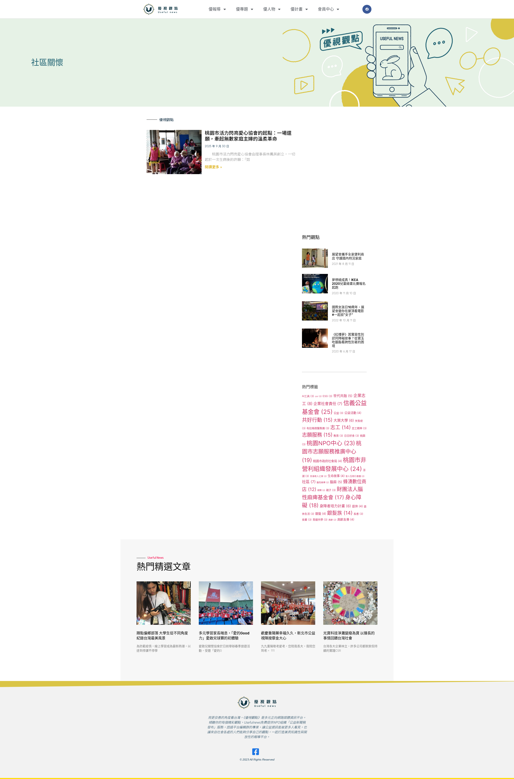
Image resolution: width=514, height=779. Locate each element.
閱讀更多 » (213, 166)
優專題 (242, 9)
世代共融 (342, 396)
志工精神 (359, 428)
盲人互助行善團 (355, 476)
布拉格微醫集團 (318, 428)
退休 (357, 506)
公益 (338, 413)
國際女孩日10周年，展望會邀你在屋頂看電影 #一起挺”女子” (348, 311)
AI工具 (308, 396)
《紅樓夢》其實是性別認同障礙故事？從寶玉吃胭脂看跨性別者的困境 (348, 340)
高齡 (332, 520)
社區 (309, 482)
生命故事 (336, 476)
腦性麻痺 (323, 482)
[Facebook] (366, 9)
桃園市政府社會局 (327, 461)
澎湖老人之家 (318, 476)
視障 (321, 490)
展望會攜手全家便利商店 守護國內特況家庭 (348, 256)
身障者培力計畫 (335, 506)
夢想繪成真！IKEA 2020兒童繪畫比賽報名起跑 (349, 283)
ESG (327, 396)
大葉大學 (343, 420)
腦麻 (336, 482)
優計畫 (297, 9)
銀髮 (320, 514)
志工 (340, 427)
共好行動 (317, 420)
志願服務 (317, 435)
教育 (338, 435)
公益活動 (352, 413)
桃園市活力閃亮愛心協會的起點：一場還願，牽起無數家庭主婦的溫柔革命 (248, 135)
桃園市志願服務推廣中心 (331, 452)
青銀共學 (320, 519)
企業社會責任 (327, 403)
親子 (331, 490)
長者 (358, 513)
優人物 (269, 9)
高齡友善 (345, 519)
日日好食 (351, 435)
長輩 (307, 519)
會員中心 (326, 9)
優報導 (215, 9)
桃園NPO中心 (331, 443)
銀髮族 (340, 513)
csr (318, 396)
